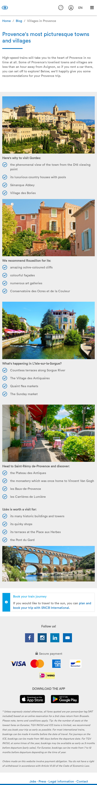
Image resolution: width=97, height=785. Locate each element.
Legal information (61, 781)
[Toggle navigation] (92, 8)
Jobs (33, 781)
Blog (19, 21)
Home (6, 21)
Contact (82, 781)
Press (43, 781)
